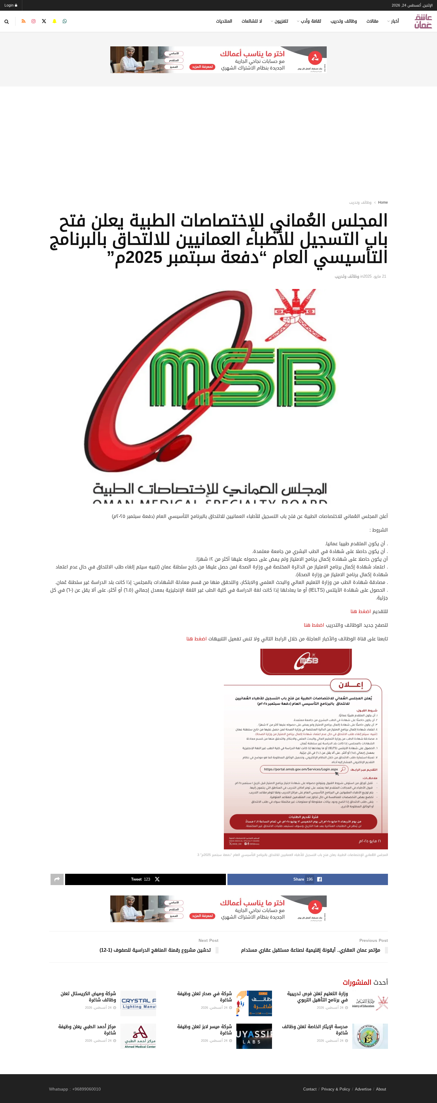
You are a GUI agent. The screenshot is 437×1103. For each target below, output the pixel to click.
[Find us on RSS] (24, 21)
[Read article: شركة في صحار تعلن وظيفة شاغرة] (254, 1003)
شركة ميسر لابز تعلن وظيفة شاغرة (204, 1029)
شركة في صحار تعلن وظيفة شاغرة (204, 996)
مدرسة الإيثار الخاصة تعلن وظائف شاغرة (315, 1029)
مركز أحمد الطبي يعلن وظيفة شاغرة (87, 1029)
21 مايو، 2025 (374, 276)
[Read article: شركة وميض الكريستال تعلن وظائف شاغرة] (138, 1003)
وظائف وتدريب (344, 21)
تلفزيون (281, 21)
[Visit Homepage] (423, 21)
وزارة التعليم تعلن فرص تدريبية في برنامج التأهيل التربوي (317, 996)
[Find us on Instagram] (34, 21)
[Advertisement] (218, 135)
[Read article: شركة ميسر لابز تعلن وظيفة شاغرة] (254, 1036)
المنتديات (224, 21)
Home (383, 202)
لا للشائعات (252, 21)
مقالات (372, 21)
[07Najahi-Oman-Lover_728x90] (218, 60)
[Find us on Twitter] (44, 21)
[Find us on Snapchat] (54, 21)
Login (9, 5)
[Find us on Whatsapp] (65, 21)
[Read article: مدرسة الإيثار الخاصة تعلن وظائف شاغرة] (370, 1036)
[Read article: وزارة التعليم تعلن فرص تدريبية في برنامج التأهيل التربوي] (370, 1003)
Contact (310, 1089)
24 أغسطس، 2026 (331, 1008)
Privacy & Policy (335, 1089)
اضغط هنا (360, 611)
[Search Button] (6, 21)
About (381, 1089)
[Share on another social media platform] (57, 879)
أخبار (395, 21)
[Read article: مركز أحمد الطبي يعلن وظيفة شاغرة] (138, 1036)
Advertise (363, 1089)
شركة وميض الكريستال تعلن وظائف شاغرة (88, 996)
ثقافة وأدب (311, 21)
